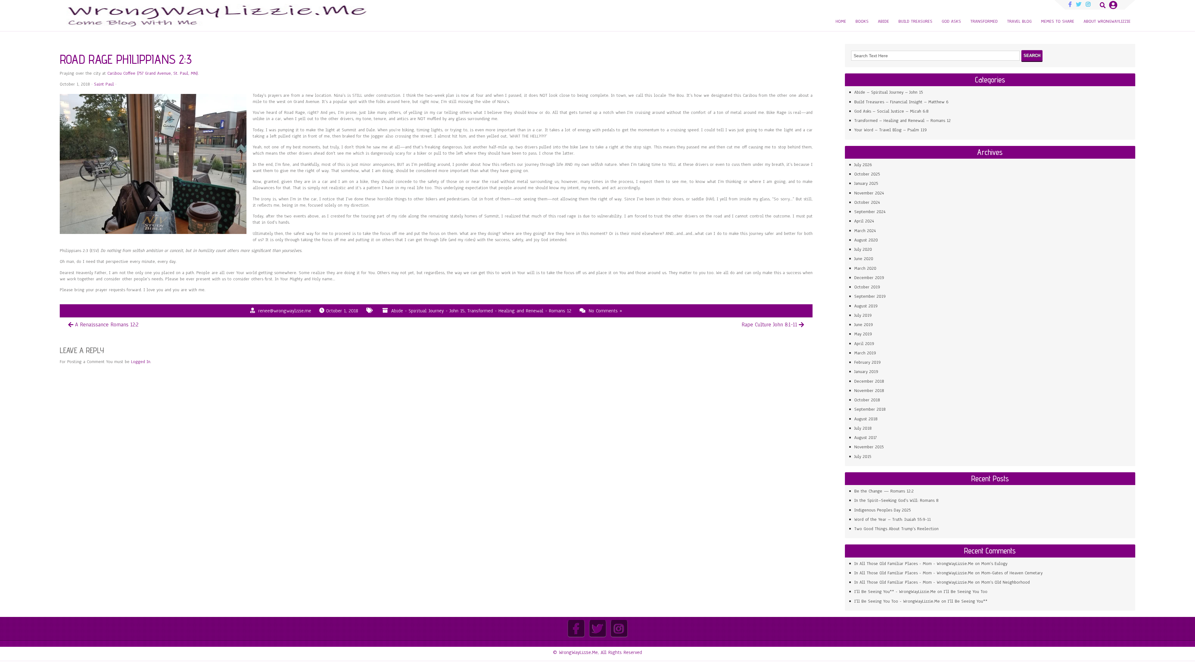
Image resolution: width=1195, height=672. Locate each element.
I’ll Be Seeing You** (967, 601)
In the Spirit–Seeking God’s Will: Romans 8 (896, 500)
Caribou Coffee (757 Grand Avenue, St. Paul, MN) (152, 73)
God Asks (951, 21)
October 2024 (867, 202)
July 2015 (862, 457)
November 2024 (869, 193)
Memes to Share (1057, 21)
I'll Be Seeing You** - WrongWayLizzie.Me (895, 592)
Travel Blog (1019, 21)
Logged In (140, 362)
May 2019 (863, 334)
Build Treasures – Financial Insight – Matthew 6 (901, 102)
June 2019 (863, 325)
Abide (883, 21)
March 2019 (865, 353)
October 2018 (867, 400)
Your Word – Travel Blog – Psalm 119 (890, 130)
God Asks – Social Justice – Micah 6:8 (891, 111)
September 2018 (870, 409)
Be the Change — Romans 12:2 (884, 491)
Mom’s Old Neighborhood (1005, 582)
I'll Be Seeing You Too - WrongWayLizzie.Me (897, 601)
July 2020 (863, 249)
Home (841, 21)
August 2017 (865, 438)
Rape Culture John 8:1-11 (769, 324)
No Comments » (605, 310)
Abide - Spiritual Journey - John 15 (428, 310)
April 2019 (864, 344)
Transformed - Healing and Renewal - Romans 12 (519, 310)
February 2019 (867, 362)
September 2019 (870, 296)
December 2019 (869, 278)
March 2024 (865, 231)
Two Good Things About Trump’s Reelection (896, 529)
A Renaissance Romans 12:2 (106, 324)
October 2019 (867, 287)
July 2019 (863, 315)
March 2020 (865, 268)
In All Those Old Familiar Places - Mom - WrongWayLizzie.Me (913, 564)
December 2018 (869, 381)
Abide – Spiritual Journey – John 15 (888, 92)
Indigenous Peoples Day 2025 (882, 510)
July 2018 (863, 428)
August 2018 (866, 419)
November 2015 (869, 447)
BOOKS (862, 21)
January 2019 (866, 372)
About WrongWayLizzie (1107, 21)
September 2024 (870, 212)
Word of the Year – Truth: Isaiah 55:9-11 (892, 519)
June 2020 (863, 259)
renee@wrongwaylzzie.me (284, 310)
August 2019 (866, 306)
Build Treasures (915, 21)
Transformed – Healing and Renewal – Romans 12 (902, 121)
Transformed (984, 21)
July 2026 (863, 165)
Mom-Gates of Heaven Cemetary (1012, 573)
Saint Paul (104, 84)
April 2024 (864, 221)
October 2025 (867, 174)
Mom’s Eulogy (994, 564)
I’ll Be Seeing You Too (965, 592)
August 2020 (866, 240)
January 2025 (866, 183)
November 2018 (869, 391)
